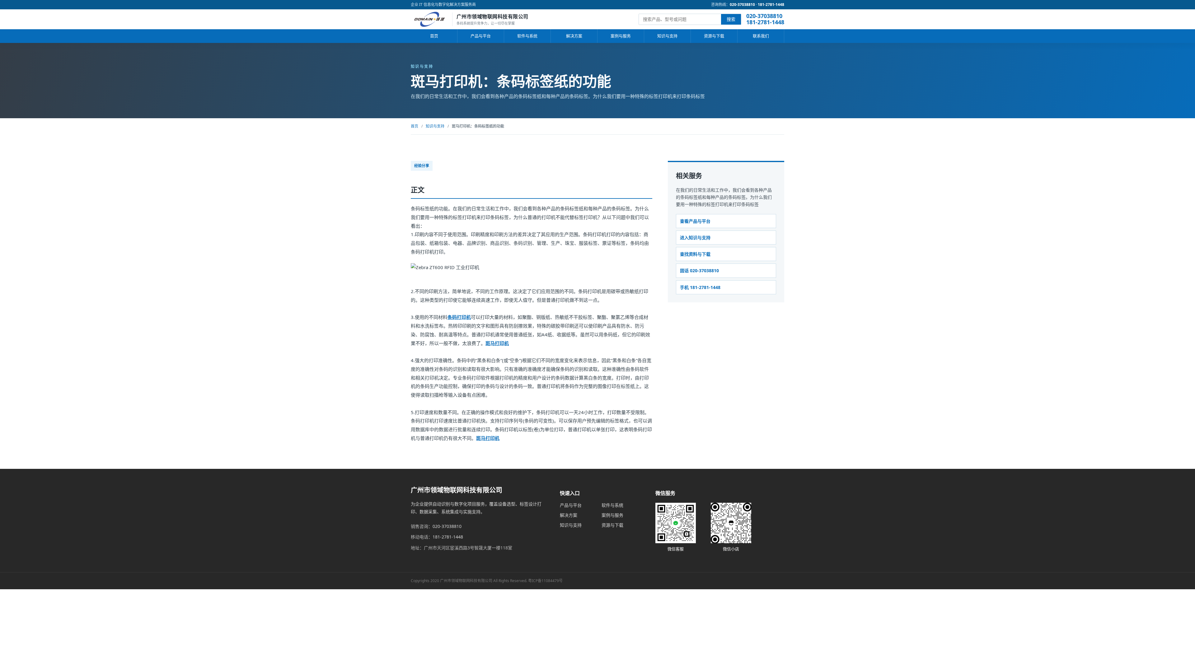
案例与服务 (621, 36)
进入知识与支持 (695, 237)
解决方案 (574, 36)
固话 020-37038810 (699, 270)
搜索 (731, 19)
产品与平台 (481, 36)
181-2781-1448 (771, 4)
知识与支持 (667, 36)
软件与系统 (527, 36)
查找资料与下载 (695, 254)
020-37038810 (742, 4)
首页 (434, 36)
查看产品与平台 (695, 221)
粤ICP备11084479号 (545, 580)
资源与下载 (714, 36)
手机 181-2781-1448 (700, 287)
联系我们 (761, 36)
